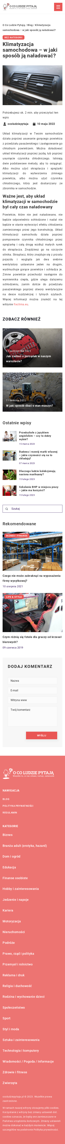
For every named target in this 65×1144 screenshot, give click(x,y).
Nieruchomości (14, 932)
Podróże (9, 942)
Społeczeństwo (14, 1007)
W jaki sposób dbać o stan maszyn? (29, 405)
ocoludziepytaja (18, 124)
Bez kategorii (14, 37)
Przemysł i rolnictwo (18, 964)
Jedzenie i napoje (16, 899)
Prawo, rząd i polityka (18, 953)
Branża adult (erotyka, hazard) (25, 845)
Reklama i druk (13, 975)
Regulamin (10, 812)
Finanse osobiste (15, 878)
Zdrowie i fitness (15, 1072)
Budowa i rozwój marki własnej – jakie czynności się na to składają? (38, 455)
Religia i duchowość (17, 986)
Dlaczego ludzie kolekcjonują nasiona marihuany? (37, 473)
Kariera (8, 910)
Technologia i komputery (21, 1050)
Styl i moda (11, 1029)
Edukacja (9, 867)
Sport (7, 1018)
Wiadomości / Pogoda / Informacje (28, 1061)
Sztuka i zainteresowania (21, 1040)
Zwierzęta (10, 1083)
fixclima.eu (21, 304)
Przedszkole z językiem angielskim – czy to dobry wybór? (35, 436)
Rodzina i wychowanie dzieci (24, 996)
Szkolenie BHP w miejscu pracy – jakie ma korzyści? (39, 488)
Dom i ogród (11, 856)
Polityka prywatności (18, 805)
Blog (6, 799)
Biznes (7, 835)
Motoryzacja (12, 921)
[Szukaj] (7, 509)
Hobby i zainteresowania (21, 889)
